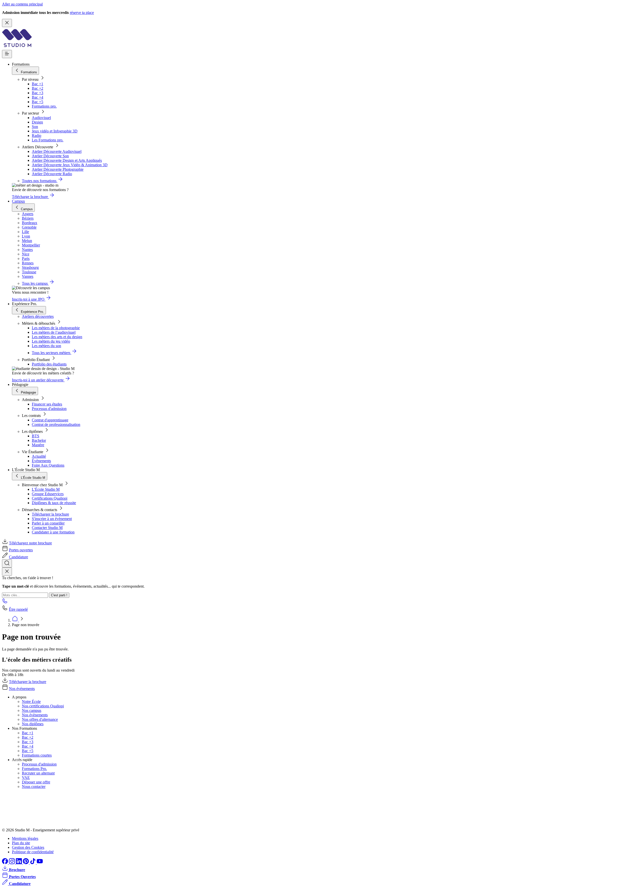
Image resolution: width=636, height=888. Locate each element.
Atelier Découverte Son (50, 156)
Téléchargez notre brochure (30, 543)
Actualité (39, 456)
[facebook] (5, 863)
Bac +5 (37, 102)
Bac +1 (37, 84)
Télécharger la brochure (50, 514)
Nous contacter (33, 786)
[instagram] (12, 863)
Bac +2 (37, 88)
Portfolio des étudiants (49, 364)
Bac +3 (37, 93)
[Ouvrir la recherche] (7, 563)
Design (37, 122)
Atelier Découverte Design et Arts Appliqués (67, 160)
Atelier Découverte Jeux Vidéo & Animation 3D (70, 165)
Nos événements (22, 688)
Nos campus (31, 710)
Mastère (38, 445)
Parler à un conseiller (48, 523)
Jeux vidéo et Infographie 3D (55, 131)
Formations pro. (44, 106)
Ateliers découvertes (38, 316)
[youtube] (40, 863)
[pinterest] (26, 863)
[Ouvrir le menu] (7, 54)
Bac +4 (37, 97)
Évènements (41, 461)
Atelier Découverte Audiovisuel (56, 151)
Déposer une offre (36, 782)
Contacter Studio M (47, 527)
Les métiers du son (46, 346)
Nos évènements (35, 715)
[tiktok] (33, 863)
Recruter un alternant (38, 773)
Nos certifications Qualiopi (43, 706)
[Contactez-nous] (5, 602)
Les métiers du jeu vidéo (51, 341)
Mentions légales (25, 838)
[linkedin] (19, 863)
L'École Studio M (46, 489)
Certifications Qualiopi (49, 498)
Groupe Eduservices (48, 494)
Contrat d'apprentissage (50, 420)
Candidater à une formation (53, 532)
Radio (36, 135)
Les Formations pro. (47, 140)
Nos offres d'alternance (40, 719)
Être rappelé (18, 609)
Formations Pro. (34, 769)
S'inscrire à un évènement (52, 519)
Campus (18, 201)
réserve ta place (82, 12)
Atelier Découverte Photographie (57, 169)
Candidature (18, 557)
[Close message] (7, 23)
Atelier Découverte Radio (52, 174)
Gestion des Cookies (28, 847)
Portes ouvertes (21, 550)
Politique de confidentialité (33, 852)
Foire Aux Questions (48, 465)
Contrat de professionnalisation (56, 424)
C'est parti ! (59, 595)
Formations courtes (37, 755)
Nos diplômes (32, 724)
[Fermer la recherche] (7, 571)
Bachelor (39, 440)
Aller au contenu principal (22, 4)
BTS (35, 436)
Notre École (31, 701)
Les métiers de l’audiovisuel (54, 332)
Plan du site (21, 843)
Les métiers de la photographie (56, 328)
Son (35, 126)
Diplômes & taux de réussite (54, 503)
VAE (26, 777)
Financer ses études (47, 404)
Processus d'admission (49, 408)
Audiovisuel (41, 118)
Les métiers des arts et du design (57, 337)
